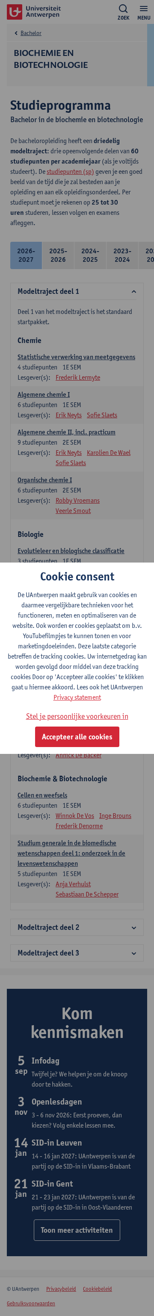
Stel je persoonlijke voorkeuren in (77, 716)
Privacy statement (77, 697)
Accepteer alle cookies (77, 737)
